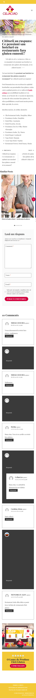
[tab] (14, 225)
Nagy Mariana (16, 399)
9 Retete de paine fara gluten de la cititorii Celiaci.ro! (27, 154)
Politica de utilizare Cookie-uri (18, 690)
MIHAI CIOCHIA (18, 323)
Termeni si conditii (18, 685)
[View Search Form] (4, 1)
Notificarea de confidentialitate (18, 687)
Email (8, 284)
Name (8, 275)
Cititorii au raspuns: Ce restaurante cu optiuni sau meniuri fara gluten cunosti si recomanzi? (9, 157)
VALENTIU (15, 533)
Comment (10, 246)
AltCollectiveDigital (28, 695)
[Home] (2, 32)
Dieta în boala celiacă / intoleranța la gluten (16, 219)
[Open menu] (31, 10)
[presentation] (17, 196)
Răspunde (9, 336)
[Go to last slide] (2, 199)
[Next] (34, 199)
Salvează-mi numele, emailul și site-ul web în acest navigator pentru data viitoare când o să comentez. (19, 291)
